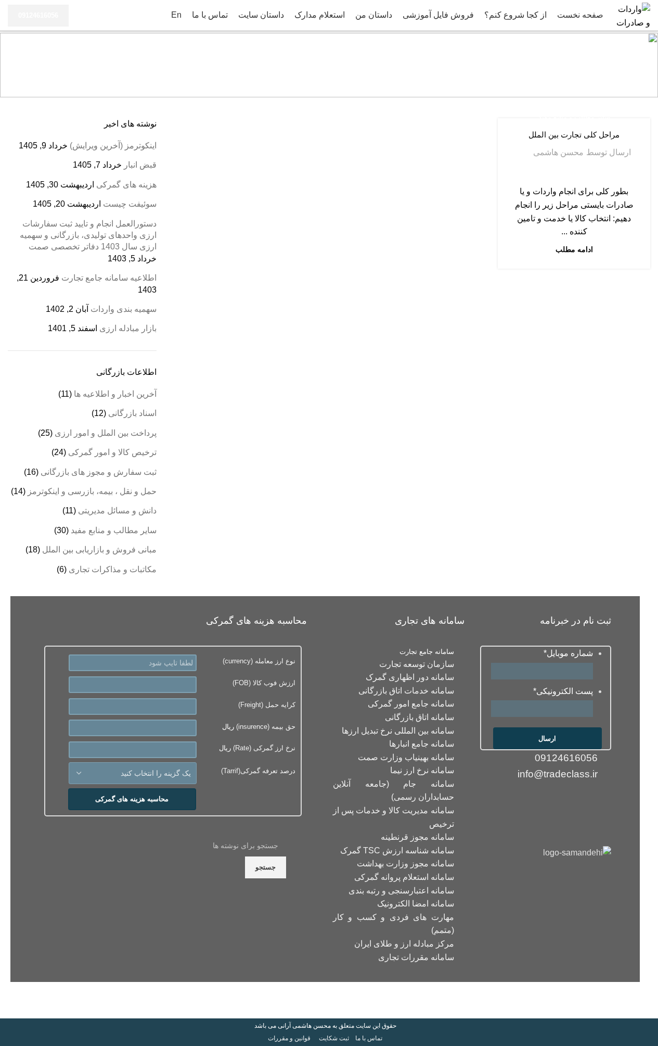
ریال (258, 726)
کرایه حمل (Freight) (266, 705)
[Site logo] (632, 14)
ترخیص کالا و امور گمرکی (112, 452)
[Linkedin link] (581, 802)
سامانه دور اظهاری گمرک (410, 677)
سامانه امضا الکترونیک (415, 903)
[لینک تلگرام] (540, 802)
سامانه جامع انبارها (421, 743)
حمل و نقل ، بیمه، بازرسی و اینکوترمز (92, 491)
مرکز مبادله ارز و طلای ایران (404, 943)
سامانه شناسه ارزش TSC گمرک (397, 850)
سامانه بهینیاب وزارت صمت (406, 757)
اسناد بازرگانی (132, 413)
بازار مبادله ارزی (128, 328)
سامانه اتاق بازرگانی (419, 717)
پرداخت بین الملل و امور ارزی (106, 433)
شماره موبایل (568, 653)
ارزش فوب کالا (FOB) (264, 683)
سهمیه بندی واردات (124, 309)
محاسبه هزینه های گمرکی (132, 799)
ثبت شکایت (334, 1038)
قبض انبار (140, 164)
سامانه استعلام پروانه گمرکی (404, 877)
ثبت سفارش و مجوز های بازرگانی (99, 472)
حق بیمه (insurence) (264, 726)
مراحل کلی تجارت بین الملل (574, 134)
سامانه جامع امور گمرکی (411, 703)
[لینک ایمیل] (601, 802)
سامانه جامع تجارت (426, 652)
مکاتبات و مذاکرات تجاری (113, 569)
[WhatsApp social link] (560, 802)
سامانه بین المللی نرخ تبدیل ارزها (398, 730)
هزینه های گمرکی (126, 184)
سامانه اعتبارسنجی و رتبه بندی (401, 890)
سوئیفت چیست (130, 203)
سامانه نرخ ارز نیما (422, 770)
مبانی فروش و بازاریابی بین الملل (99, 549)
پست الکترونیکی (563, 691)
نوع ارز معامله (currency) (259, 661)
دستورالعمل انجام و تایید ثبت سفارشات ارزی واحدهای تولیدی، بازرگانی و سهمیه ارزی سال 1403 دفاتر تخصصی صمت (88, 235)
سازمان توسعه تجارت (416, 664)
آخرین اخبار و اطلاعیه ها (115, 393)
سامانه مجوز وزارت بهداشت (405, 863)
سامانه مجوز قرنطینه (417, 837)
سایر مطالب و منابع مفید (574, 117)
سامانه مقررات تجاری (416, 957)
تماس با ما (368, 1038)
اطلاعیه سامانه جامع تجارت (109, 277)
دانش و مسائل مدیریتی (117, 510)
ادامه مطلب (574, 249)
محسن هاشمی (558, 152)
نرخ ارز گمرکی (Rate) (263, 748)
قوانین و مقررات (289, 1038)
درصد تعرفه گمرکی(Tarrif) (258, 771)
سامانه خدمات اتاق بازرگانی (406, 690)
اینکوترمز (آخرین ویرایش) (113, 145)
